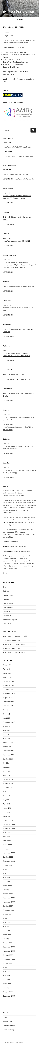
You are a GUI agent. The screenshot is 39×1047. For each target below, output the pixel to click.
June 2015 (6, 714)
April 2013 (6, 734)
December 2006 (9, 947)
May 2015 (6, 718)
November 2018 (8, 685)
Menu (20, 19)
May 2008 (6, 877)
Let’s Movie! (7, 624)
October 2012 (8, 759)
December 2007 (9, 898)
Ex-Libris (6, 591)
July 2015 (6, 710)
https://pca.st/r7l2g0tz (22, 379)
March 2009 (7, 845)
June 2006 (6, 971)
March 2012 (7, 775)
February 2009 (8, 849)
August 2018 (7, 698)
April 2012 (6, 771)
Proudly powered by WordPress (13, 1042)
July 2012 (6, 763)
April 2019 (6, 669)
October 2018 (8, 689)
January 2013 (7, 747)
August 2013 (7, 726)
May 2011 (6, 800)
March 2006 (7, 984)
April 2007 (6, 930)
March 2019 (7, 673)
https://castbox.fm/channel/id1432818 (16, 241)
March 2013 (7, 738)
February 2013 (8, 743)
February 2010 (8, 820)
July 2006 (6, 967)
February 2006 (8, 988)
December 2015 (8, 702)
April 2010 (6, 812)
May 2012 (6, 767)
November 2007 (9, 902)
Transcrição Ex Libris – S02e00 (14, 644)
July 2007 (6, 918)
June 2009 (6, 832)
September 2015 (9, 706)
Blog (4, 587)
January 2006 (8, 992)
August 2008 (7, 865)
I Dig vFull (6, 611)
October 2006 (8, 955)
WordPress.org (8, 1030)
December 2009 (9, 824)
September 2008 (9, 861)
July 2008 (6, 869)
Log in (5, 1017)
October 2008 (8, 857)
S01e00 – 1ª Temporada (11, 640)
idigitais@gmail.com (15, 72)
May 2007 (6, 926)
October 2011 (7, 787)
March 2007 (7, 935)
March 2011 (7, 808)
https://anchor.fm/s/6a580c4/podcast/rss (17, 147)
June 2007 (6, 922)
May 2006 (6, 975)
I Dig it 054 (8, 35)
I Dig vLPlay (7, 615)
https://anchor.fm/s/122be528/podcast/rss (18, 156)
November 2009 (9, 828)
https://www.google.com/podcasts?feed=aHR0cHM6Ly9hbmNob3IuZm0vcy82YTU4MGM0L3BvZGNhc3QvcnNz (19, 265)
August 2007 (7, 914)
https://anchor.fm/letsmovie (24, 179)
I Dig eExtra (7, 599)
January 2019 (7, 677)
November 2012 (8, 755)
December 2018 (8, 681)
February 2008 (8, 890)
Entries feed (7, 1022)
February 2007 (8, 939)
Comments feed (9, 1026)
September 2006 (9, 959)
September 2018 (9, 694)
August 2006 (7, 963)
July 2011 (6, 792)
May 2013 (6, 730)
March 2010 (7, 816)
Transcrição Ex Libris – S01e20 (13, 652)
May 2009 (6, 837)
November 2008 (9, 853)
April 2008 (7, 882)
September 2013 (9, 722)
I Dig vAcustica (8, 603)
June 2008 (6, 873)
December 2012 (8, 751)
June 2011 (6, 796)
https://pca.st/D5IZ (17, 374)
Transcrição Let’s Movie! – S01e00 (15, 636)
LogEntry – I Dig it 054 (11, 79)
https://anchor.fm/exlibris (20, 174)
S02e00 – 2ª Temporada (11, 648)
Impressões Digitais (19, 11)
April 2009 (7, 841)
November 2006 (9, 951)
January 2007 (7, 943)
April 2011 (6, 804)
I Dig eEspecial (8, 595)
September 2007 (9, 910)
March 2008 (7, 886)
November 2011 (8, 783)
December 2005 (9, 996)
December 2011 (8, 779)
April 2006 (7, 980)
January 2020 (7, 665)
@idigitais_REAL (9, 74)
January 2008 (8, 894)
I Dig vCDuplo (7, 607)
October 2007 (8, 906)
